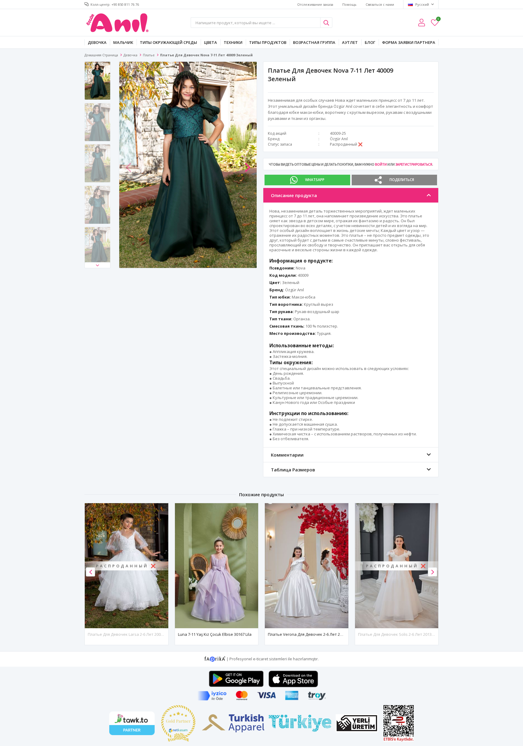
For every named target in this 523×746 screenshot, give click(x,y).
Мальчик (123, 42)
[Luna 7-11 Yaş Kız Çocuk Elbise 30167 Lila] (216, 565)
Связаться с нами (380, 4)
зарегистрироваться (413, 164)
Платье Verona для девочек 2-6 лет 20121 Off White (317, 634)
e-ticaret (260, 659)
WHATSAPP (314, 179)
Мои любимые (438, 20)
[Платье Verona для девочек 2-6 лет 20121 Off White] (306, 565)
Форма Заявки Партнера (408, 42)
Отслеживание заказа (315, 4)
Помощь (349, 4)
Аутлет (350, 42)
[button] (97, 265)
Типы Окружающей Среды (168, 42)
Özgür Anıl (339, 138)
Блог (370, 42)
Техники (233, 42)
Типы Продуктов (267, 42)
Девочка (97, 42)
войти (381, 164)
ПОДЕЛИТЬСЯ (402, 179)
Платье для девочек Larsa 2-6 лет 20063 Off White (135, 634)
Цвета (210, 42)
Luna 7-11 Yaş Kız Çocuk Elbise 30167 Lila (215, 634)
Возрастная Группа (314, 42)
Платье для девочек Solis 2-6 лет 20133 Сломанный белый (414, 634)
